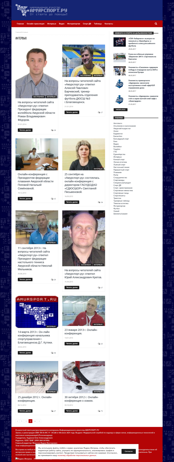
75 (102, 411)
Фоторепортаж (119, 206)
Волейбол (118, 147)
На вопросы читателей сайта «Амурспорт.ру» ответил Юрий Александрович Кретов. (83, 274)
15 (55, 199)
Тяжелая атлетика (121, 203)
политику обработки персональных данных (77, 455)
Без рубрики (38, 97)
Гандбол (117, 149)
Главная (18, 32)
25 (102, 344)
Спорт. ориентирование (123, 188)
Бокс (115, 141)
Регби (116, 175)
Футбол (117, 209)
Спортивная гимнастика (123, 190)
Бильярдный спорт (121, 139)
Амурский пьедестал (122, 128)
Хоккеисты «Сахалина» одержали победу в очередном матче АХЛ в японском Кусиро (143, 69)
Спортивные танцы (121, 193)
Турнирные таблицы (122, 201)
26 (55, 280)
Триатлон (117, 198)
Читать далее (25, 130)
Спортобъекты (119, 196)
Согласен (129, 451)
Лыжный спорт (119, 165)
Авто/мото (118, 123)
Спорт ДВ (117, 185)
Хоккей (116, 211)
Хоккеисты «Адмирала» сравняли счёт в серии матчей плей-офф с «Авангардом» (143, 98)
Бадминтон (118, 134)
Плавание (118, 172)
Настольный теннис (122, 167)
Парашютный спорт (121, 170)
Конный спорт (119, 159)
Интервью (51, 97)
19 (55, 130)
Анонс (116, 131)
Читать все (120, 110)
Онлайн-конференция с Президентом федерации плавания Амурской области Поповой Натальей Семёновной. (35, 181)
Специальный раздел (122, 183)
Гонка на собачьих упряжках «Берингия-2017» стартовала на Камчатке (142, 56)
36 (55, 353)
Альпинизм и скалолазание (125, 126)
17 (102, 112)
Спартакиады (119, 180)
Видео (116, 144)
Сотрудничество (120, 178)
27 (55, 411)
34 (102, 202)
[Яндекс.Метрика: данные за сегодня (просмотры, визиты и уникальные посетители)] (23, 459)
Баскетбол (86, 265)
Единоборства (119, 154)
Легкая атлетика (120, 162)
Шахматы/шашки (120, 214)
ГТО (115, 152)
